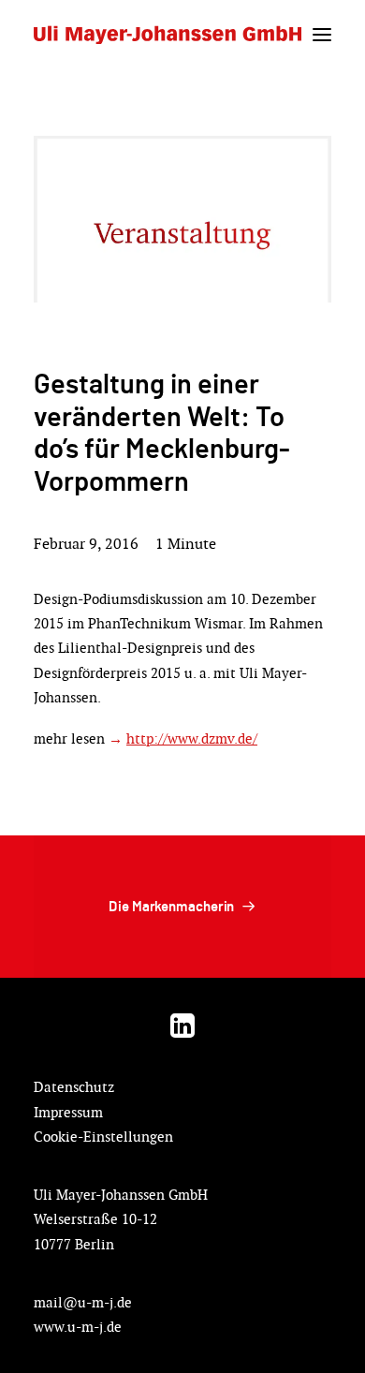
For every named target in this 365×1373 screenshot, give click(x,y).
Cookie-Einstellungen (103, 1136)
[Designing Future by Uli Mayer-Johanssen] (167, 34)
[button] (322, 34)
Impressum (68, 1112)
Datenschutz (74, 1087)
